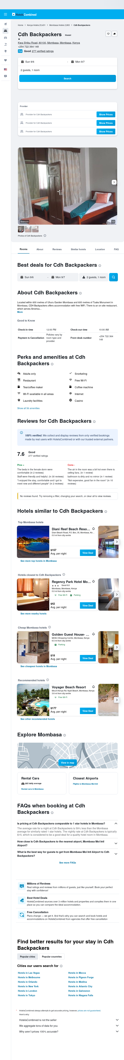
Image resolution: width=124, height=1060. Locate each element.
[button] (5, 14)
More (20, 311)
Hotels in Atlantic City (80, 986)
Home (20, 25)
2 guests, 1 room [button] (30, 70)
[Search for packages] (5, 44)
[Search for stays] (5, 31)
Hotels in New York (28, 986)
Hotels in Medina (77, 981)
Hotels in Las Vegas (29, 972)
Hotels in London (27, 990)
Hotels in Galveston (79, 990)
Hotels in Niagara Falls (80, 995)
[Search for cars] (5, 37)
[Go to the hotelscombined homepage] (24, 14)
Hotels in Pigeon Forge (81, 977)
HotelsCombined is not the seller (38, 1020)
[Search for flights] (5, 24)
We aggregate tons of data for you (38, 1026)
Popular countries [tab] (52, 956)
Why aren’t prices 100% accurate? (38, 1031)
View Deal (88, 552)
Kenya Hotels (33, 25)
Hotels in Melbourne (29, 977)
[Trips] (5, 60)
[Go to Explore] (5, 51)
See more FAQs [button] (67, 862)
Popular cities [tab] (27, 956)
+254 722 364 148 (28, 46)
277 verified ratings (43, 51)
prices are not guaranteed (89, 1010)
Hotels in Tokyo (26, 995)
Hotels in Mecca (77, 972)
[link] (38, 561)
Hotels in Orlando (27, 981)
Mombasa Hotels (56, 25)
